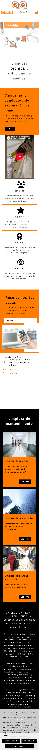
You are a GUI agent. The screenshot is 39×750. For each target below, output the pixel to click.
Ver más (25, 481)
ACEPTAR (19, 746)
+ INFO (10, 128)
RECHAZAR (29, 740)
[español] (24, 12)
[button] (36, 12)
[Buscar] (21, 12)
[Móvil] (26, 12)
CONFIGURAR (11, 740)
